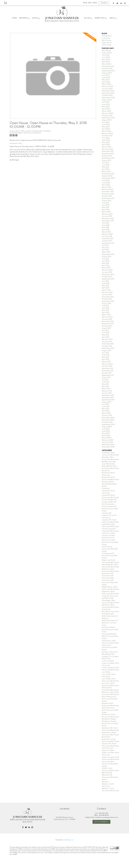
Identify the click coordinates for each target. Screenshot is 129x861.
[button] (113, 3)
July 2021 (105, 162)
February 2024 (107, 113)
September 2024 (108, 97)
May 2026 (106, 59)
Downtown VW (107, 573)
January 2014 (107, 319)
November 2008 (108, 447)
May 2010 (105, 409)
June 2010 (106, 406)
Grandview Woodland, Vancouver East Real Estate (110, 612)
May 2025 (106, 80)
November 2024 (108, 93)
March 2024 (106, 111)
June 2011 (105, 382)
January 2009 (107, 442)
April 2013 (105, 337)
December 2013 (108, 321)
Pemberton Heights (109, 719)
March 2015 (106, 290)
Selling (87, 18)
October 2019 (107, 196)
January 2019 (107, 216)
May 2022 (106, 142)
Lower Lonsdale (108, 661)
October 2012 (107, 346)
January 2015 (107, 294)
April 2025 (106, 82)
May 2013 (105, 335)
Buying (35, 18)
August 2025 (107, 73)
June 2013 (105, 332)
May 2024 (106, 106)
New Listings (106, 40)
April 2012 (105, 359)
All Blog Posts (107, 36)
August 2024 (107, 100)
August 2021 (106, 160)
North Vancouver (108, 708)
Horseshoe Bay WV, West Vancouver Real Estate (110, 636)
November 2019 (108, 194)
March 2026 (106, 64)
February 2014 (107, 317)
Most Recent (106, 51)
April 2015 (105, 288)
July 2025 (105, 75)
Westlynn (105, 782)
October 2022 (107, 136)
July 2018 (105, 223)
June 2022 (106, 140)
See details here (16, 143)
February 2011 (107, 391)
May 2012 (105, 357)
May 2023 (106, 127)
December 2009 (108, 418)
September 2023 (108, 118)
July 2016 (105, 259)
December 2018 (108, 218)
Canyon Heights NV (109, 500)
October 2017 (107, 241)
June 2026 (106, 57)
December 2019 (108, 191)
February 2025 (107, 86)
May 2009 (106, 433)
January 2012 (107, 366)
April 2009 (106, 435)
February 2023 (107, 133)
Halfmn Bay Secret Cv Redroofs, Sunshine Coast (110, 623)
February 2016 (107, 270)
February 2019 (107, 214)
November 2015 (108, 274)
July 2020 (106, 180)
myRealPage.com (68, 840)
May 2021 (105, 167)
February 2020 (107, 189)
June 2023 (106, 124)
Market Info (100, 18)
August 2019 (106, 200)
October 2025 (107, 68)
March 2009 (106, 438)
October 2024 (107, 95)
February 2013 (107, 339)
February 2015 (107, 292)
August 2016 (106, 256)
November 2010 (108, 397)
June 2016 (105, 261)
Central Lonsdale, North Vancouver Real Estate (110, 542)
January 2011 (107, 393)
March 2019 (106, 212)
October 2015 (107, 276)
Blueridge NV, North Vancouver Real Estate (28, 133)
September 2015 (108, 279)
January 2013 (107, 341)
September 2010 (108, 400)
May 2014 (105, 310)
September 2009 (108, 424)
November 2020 (108, 174)
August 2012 (106, 350)
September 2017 (108, 243)
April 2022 (106, 144)
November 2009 (108, 420)
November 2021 (108, 153)
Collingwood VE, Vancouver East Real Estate (109, 556)
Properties (23, 18)
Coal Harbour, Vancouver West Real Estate (110, 549)
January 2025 (107, 89)
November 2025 (108, 66)
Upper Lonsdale (108, 750)
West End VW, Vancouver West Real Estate (110, 777)
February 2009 (107, 440)
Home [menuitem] (14, 18)
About (112, 18)
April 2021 (105, 169)
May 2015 (105, 286)
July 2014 (105, 306)
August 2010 (106, 402)
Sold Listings (106, 45)
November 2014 (108, 297)
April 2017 (105, 250)
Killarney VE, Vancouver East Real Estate (109, 647)
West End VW (107, 773)
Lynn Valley (106, 672)
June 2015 (106, 283)
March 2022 (106, 147)
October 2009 (107, 422)
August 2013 (106, 328)
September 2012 (108, 348)
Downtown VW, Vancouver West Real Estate (110, 583)
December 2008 (108, 444)
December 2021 (108, 151)
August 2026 (107, 53)
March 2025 (106, 84)
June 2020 (106, 183)
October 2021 (107, 156)
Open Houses (107, 42)
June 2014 (105, 308)
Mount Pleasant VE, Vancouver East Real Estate (109, 699)
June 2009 (106, 431)
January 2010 (107, 415)
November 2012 (108, 344)
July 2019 (105, 203)
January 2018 (107, 236)
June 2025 (106, 77)
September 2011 (108, 375)
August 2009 (107, 426)
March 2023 (106, 131)
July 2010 (105, 404)
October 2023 (107, 115)
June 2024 (106, 104)
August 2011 (106, 377)
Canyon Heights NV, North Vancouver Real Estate (110, 509)
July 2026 (105, 55)
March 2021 (106, 171)
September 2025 (108, 71)
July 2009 (106, 429)
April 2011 (105, 386)
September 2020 (108, 178)
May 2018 (105, 227)
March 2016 (106, 268)
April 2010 (106, 411)
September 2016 (108, 254)
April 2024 (106, 109)
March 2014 (106, 315)
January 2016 (107, 272)
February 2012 (107, 364)
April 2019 (105, 209)
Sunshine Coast (107, 748)
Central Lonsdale (108, 533)
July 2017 (105, 245)
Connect (104, 3)
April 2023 (106, 129)
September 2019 (108, 198)
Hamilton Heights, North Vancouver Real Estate (110, 630)
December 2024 (108, 91)
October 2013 (107, 326)
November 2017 (108, 238)
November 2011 (107, 371)
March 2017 (106, 252)
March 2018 (106, 232)
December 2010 (108, 395)
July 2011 (105, 380)
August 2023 (107, 120)
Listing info (106, 38)
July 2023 (105, 122)
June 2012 (105, 355)
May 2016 (105, 263)
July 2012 (105, 353)
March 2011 (106, 388)
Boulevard (106, 470)
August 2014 (106, 303)
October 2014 (107, 299)
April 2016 (105, 265)
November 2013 (108, 324)
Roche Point (106, 737)
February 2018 (107, 234)
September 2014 (108, 301)
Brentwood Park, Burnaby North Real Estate (109, 484)
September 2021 (108, 158)
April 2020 (106, 185)
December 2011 (107, 368)
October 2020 (107, 176)
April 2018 (105, 230)
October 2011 (106, 373)
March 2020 (106, 187)
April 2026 (106, 62)
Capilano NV (107, 513)
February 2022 (107, 149)
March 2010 (106, 413)
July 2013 (105, 330)
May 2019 (105, 207)
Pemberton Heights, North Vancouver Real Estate (110, 724)
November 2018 (108, 221)
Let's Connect (101, 822)
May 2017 (105, 247)
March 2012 (106, 362)
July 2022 (105, 138)
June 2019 (105, 205)
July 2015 (105, 281)
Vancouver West (108, 761)
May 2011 (105, 384)
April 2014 (105, 312)
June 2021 (105, 165)
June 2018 (105, 225)
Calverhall (106, 488)
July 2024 (105, 102)
